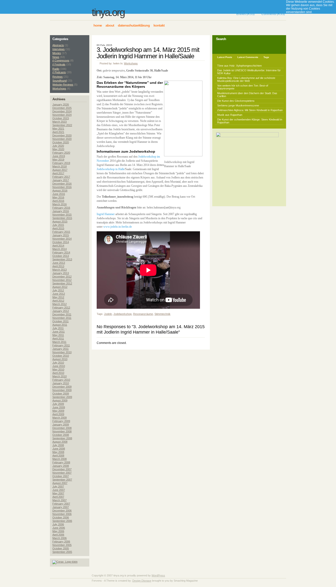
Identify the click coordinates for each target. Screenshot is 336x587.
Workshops (131, 63)
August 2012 (59, 286)
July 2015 (58, 224)
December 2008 (62, 427)
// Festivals (58, 64)
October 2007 (60, 476)
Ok (314, 12)
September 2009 (62, 397)
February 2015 (61, 231)
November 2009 (62, 390)
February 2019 (61, 162)
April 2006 (58, 534)
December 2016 (62, 183)
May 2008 (58, 452)
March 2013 (59, 269)
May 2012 (58, 297)
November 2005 (62, 544)
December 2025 (62, 107)
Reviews (57, 76)
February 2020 (61, 152)
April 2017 (58, 173)
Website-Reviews (62, 84)
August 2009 (59, 400)
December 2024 (62, 111)
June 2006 (58, 527)
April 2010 (58, 372)
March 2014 (59, 249)
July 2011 (58, 328)
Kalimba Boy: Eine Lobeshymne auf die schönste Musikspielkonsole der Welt (246, 79)
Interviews (58, 49)
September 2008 (62, 438)
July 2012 (58, 290)
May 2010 (58, 369)
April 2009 (58, 414)
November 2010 (62, 352)
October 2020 (60, 142)
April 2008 (58, 455)
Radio (55, 68)
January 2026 (60, 104)
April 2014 (58, 245)
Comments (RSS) (273, 14)
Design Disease (141, 580)
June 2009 (58, 407)
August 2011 (59, 324)
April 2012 (58, 300)
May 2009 (58, 410)
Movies (56, 53)
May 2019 (58, 159)
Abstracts (58, 45)
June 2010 (58, 366)
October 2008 (60, 434)
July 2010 (58, 362)
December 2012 (62, 276)
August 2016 (59, 190)
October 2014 (60, 242)
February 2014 (61, 252)
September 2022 (62, 125)
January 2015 (60, 235)
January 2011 (60, 348)
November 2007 (62, 472)
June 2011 (58, 331)
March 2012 (59, 304)
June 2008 (58, 448)
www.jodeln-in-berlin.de (117, 226)
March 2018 (59, 166)
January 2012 (60, 310)
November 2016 (62, 187)
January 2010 (60, 383)
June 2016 (58, 193)
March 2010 (59, 376)
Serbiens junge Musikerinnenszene (238, 105)
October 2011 (60, 321)
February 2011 (61, 345)
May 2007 (58, 493)
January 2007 (60, 507)
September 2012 (62, 283)
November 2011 (61, 317)
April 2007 (58, 496)
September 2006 (62, 520)
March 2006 (59, 538)
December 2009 (62, 386)
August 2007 (59, 483)
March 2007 (59, 500)
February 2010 (61, 379)
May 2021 (58, 128)
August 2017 (59, 169)
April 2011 (58, 338)
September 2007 (62, 479)
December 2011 (61, 314)
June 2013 (58, 262)
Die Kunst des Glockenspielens (236, 100)
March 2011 (59, 341)
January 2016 (60, 211)
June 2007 (58, 489)
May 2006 (58, 531)
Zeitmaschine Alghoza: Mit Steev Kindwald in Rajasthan (250, 110)
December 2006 (62, 510)
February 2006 (61, 541)
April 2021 (58, 132)
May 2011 (58, 335)
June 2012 (58, 293)
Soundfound (59, 80)
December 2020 (62, 135)
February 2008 (61, 462)
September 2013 (62, 259)
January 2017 (60, 180)
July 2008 (58, 445)
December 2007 (62, 469)
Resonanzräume (143, 313)
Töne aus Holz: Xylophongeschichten (239, 65)
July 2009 (58, 403)
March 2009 (59, 417)
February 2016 (61, 207)
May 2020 (58, 149)
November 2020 (62, 138)
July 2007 (58, 486)
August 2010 (59, 359)
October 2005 (60, 548)
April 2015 (58, 228)
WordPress (158, 575)
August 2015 (59, 221)
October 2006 (60, 517)
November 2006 (62, 514)
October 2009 (60, 393)
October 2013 (60, 255)
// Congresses (60, 60)
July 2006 (58, 524)
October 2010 (60, 355)
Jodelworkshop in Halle (110, 169)
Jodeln (108, 313)
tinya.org (108, 12)
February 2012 (61, 307)
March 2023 (59, 121)
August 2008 (59, 441)
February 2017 (61, 176)
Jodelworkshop (122, 313)
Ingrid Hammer (106, 214)
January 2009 (60, 424)
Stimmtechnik (162, 313)
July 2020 (58, 145)
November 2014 (62, 238)
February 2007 (61, 503)
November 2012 (62, 280)
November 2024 (62, 114)
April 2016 (58, 200)
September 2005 (62, 551)
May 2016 (58, 197)
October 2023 (60, 118)
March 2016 (59, 204)
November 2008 (62, 431)
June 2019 (58, 156)
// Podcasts (59, 72)
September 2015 (62, 218)
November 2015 (62, 214)
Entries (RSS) (245, 14)
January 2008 (60, 465)
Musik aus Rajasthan (229, 114)
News (55, 57)
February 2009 (61, 421)
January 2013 (60, 273)
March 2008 (59, 458)
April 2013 (58, 266)
